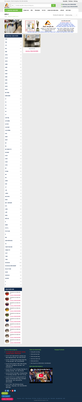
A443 (6, 57)
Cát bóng (7, 120)
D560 (6, 136)
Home (5, 16)
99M (6, 51)
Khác (6, 199)
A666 (6, 64)
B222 (6, 86)
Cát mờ (6, 124)
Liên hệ (62, 10)
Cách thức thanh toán (35, 358)
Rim (6, 237)
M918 (6, 215)
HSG (6, 183)
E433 (6, 155)
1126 (6, 39)
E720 (6, 165)
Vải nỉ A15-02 (32, 48)
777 (6, 45)
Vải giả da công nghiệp (10, 265)
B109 (6, 70)
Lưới (6, 212)
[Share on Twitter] (8, 391)
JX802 (6, 193)
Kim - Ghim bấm (8, 202)
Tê (5, 243)
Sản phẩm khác (9, 240)
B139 (6, 73)
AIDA (6, 67)
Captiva (7, 117)
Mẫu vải (7, 218)
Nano (6, 224)
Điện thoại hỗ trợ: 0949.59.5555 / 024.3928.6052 (41, 363)
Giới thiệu (68, 10)
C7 (5, 114)
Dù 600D (7, 152)
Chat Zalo (4, 393)
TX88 (6, 256)
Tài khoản (70, 1)
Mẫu (32, 10)
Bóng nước (7, 95)
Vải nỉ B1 (7, 278)
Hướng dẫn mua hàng (35, 352)
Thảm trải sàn (8, 246)
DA (5, 146)
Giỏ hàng (76, 1)
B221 (6, 83)
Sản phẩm (65, 1)
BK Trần (7, 92)
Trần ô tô (7, 250)
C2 (5, 102)
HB (5, 174)
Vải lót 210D (8, 268)
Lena (6, 209)
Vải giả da (7, 262)
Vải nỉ (6, 272)
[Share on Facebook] (6, 391)
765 (6, 42)
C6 (5, 111)
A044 (6, 54)
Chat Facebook (5, 396)
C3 (5, 105)
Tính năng (37, 10)
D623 (6, 139)
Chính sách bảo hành (35, 354)
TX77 (6, 253)
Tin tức (43, 10)
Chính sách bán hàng (52, 10)
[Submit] (53, 5)
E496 (6, 161)
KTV (6, 205)
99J (6, 48)
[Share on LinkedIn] (15, 391)
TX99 (6, 259)
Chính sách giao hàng (35, 356)
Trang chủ (26, 10)
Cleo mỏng (7, 130)
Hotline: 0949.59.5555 (7, 399)
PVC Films (7, 231)
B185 (6, 80)
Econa (6, 171)
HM (5, 177)
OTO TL (6, 228)
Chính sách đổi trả (34, 361)
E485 (6, 158)
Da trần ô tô (8, 149)
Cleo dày (7, 127)
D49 (6, 133)
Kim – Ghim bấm (51, 398)
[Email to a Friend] (10, 391)
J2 (5, 187)
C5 (5, 108)
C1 (5, 98)
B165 (6, 76)
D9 (5, 143)
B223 (6, 89)
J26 (6, 190)
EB (5, 168)
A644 (6, 61)
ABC (64, 398)
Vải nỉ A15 (7, 275)
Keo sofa (7, 196)
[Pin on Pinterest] (13, 391)
